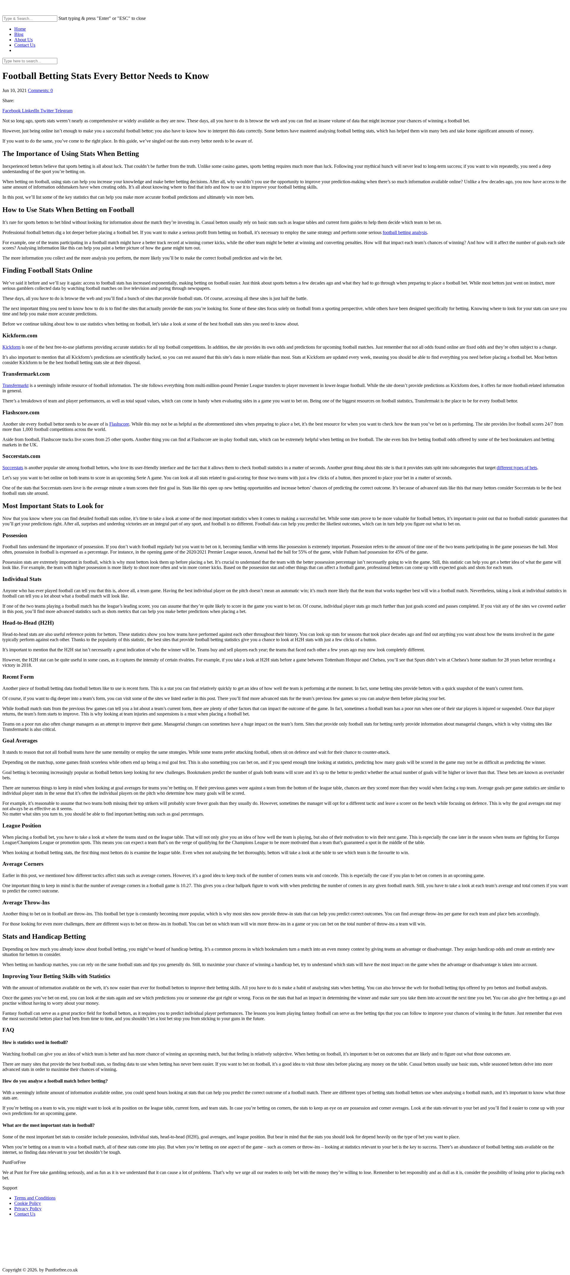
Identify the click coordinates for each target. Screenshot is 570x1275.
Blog (18, 34)
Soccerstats (12, 467)
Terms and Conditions (35, 1197)
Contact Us (24, 45)
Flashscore (119, 423)
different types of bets (517, 467)
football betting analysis (405, 232)
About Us (23, 39)
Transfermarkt (15, 385)
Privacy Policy (28, 1208)
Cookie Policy (27, 1203)
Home (20, 28)
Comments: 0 (40, 90)
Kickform (11, 347)
